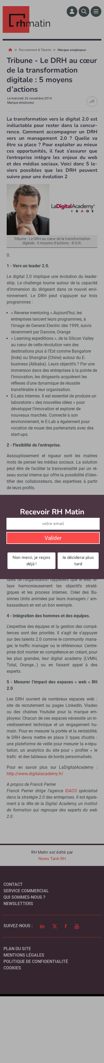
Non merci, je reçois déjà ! (31, 561)
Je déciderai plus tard (78, 561)
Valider (53, 538)
